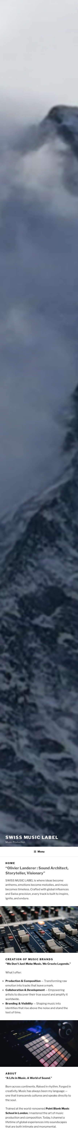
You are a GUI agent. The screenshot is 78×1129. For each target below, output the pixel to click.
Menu (41, 851)
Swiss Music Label (31, 837)
